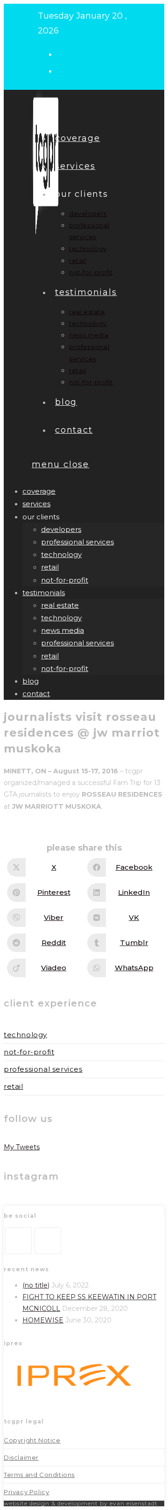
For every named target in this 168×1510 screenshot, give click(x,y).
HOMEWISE (42, 1320)
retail (50, 567)
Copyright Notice (32, 1440)
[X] (18, 1241)
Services (36, 503)
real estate (60, 605)
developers (61, 529)
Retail (13, 1086)
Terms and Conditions (39, 1474)
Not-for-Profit (29, 1051)
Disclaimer (21, 1457)
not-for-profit (64, 580)
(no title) (35, 1285)
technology (61, 554)
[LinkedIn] (48, 1241)
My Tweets (22, 1147)
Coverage (39, 491)
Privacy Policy (26, 1492)
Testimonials (43, 592)
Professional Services (43, 1069)
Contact (36, 693)
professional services (77, 541)
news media (62, 630)
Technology (25, 1034)
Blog (30, 681)
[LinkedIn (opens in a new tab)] (64, 70)
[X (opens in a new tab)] (64, 53)
